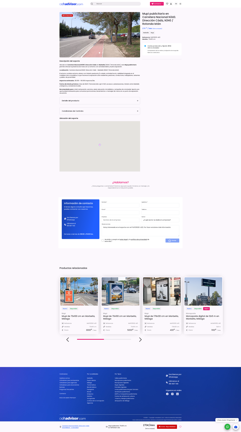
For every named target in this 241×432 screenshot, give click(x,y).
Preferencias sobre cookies (174, 420)
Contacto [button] (157, 4)
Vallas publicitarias (121, 378)
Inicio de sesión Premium (67, 398)
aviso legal (124, 239)
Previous (68, 340)
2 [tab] (102, 52)
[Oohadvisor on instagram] (172, 393)
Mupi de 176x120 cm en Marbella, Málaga (161, 317)
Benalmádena (91, 387)
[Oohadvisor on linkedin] (177, 393)
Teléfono (144, 209)
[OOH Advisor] (71, 3)
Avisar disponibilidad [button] (168, 427)
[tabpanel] (99, 34)
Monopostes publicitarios (123, 380)
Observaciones (106, 224)
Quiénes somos (64, 378)
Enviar (174, 240)
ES (176, 4)
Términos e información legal (159, 420)
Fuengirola (90, 389)
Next (140, 340)
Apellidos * (145, 202)
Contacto (62, 394)
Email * (104, 209)
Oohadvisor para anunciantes (69, 385)
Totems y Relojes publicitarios (124, 398)
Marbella (146, 33)
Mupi (152, 33)
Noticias (62, 387)
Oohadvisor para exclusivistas (69, 380)
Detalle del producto (70, 100)
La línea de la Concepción (95, 401)
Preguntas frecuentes (66, 389)
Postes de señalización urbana (125, 396)
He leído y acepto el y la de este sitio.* (127, 240)
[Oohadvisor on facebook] (167, 393)
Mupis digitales (119, 385)
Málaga (89, 383)
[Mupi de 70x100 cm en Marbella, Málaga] (79, 291)
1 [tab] (99, 52)
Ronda (89, 392)
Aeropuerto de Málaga (122, 401)
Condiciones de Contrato (72, 111)
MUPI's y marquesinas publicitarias (126, 394)
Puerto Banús (91, 380)
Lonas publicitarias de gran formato (126, 389)
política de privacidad (139, 239)
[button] (180, 427)
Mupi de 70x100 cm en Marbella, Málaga (78, 317)
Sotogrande (91, 398)
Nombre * (104, 202)
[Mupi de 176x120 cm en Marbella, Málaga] (162, 291)
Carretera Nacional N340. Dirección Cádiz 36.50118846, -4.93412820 (75, 427)
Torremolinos (91, 385)
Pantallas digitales (121, 387)
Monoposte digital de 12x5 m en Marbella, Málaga (202, 317)
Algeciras (90, 403)
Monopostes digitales (122, 383)
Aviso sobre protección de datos (141, 420)
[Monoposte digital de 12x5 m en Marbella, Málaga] (203, 291)
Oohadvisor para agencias (68, 383)
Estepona (90, 394)
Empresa (104, 217)
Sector (143, 217)
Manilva (89, 396)
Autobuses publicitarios (122, 392)
